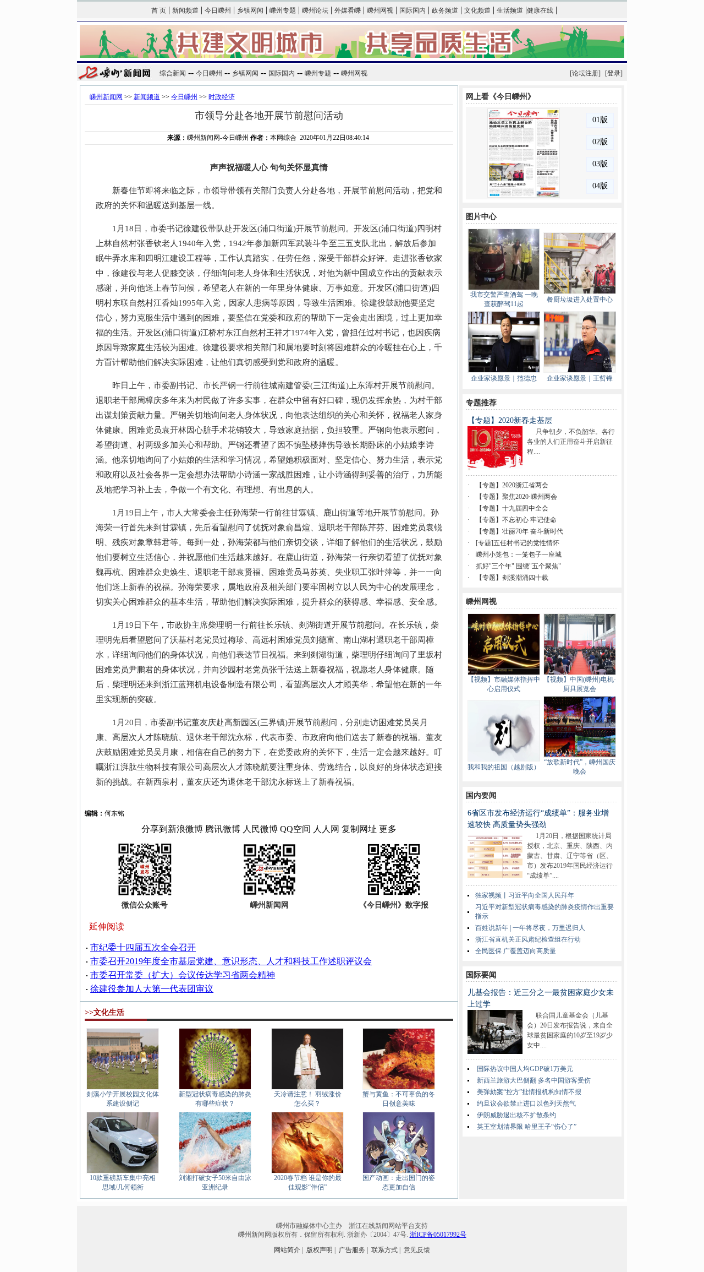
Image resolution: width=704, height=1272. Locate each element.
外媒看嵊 (347, 10)
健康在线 (540, 10)
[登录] (614, 73)
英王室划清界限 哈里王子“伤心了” (526, 1126)
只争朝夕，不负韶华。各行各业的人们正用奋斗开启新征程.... (571, 441)
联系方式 (384, 1250)
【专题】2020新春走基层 (510, 420)
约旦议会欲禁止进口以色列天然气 (526, 1103)
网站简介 (287, 1250)
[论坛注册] (585, 73)
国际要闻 (481, 975)
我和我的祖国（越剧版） (504, 767)
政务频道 (445, 10)
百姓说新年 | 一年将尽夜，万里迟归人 (530, 928)
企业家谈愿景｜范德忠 (504, 378)
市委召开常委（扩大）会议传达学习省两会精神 (182, 975)
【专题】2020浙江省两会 (512, 485)
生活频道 (510, 10)
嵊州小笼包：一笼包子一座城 (519, 554)
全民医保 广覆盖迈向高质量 (515, 951)
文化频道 (477, 10)
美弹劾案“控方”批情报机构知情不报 (529, 1092)
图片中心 (481, 217)
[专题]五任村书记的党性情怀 (517, 543)
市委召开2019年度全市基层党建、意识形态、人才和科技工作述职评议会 (231, 961)
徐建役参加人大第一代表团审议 (151, 988)
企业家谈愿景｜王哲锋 (580, 378)
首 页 (158, 10)
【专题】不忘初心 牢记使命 (516, 520)
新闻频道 (185, 10)
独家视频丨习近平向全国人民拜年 (524, 895)
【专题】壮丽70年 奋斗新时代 (519, 531)
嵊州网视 (380, 10)
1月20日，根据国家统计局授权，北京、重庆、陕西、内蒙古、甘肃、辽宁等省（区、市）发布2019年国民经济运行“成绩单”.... (570, 855)
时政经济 (221, 97)
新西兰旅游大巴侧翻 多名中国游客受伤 (534, 1080)
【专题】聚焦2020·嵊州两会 (516, 497)
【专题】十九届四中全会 (512, 508)
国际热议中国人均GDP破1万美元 (525, 1069)
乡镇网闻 (250, 10)
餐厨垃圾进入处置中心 (580, 299)
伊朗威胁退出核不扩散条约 (516, 1115)
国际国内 (412, 10)
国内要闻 (481, 795)
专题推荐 (481, 403)
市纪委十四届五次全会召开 (143, 947)
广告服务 (352, 1250)
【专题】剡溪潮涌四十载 (512, 577)
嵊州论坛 (315, 10)
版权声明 (319, 1250)
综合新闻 (173, 73)
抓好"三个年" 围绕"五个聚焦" (518, 566)
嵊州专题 (283, 10)
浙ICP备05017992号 (438, 1234)
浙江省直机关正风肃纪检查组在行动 (528, 939)
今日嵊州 (218, 10)
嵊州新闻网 (106, 97)
